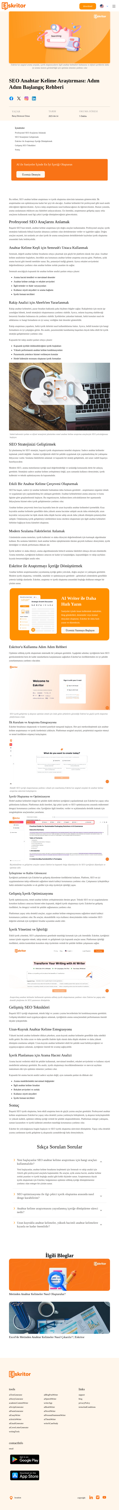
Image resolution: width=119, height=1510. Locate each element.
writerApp (48, 1403)
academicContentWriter (18, 1403)
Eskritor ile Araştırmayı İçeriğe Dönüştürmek (33, 141)
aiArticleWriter (15, 1419)
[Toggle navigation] (114, 6)
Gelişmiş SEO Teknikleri (25, 145)
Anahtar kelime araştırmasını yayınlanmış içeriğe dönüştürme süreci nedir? (57, 1210)
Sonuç (17, 150)
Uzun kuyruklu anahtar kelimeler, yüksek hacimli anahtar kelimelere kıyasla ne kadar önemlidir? (57, 1224)
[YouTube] (104, 1497)
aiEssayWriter (14, 1415)
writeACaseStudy (51, 1423)
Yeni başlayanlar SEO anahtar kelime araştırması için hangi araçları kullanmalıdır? (57, 1161)
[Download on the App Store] (24, 1474)
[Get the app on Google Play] (24, 1458)
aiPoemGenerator (16, 1411)
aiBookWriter (49, 1407)
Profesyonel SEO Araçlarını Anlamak (30, 133)
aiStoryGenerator (16, 1399)
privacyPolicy (84, 1403)
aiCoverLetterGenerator (18, 1427)
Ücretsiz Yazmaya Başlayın (80, 630)
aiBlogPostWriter (51, 1395)
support (82, 1395)
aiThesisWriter (50, 1419)
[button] (103, 6)
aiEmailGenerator (16, 1423)
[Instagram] (97, 1497)
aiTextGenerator (15, 1395)
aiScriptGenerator (16, 1407)
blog (80, 1399)
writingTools (14, 1432)
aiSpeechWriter (50, 1399)
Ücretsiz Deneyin (31, 174)
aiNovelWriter (49, 1411)
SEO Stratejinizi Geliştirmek (27, 137)
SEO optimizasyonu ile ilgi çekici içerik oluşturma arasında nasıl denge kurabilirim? (55, 1195)
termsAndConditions (87, 1407)
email (11, 1449)
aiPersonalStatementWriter (55, 1415)
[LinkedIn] (91, 1497)
